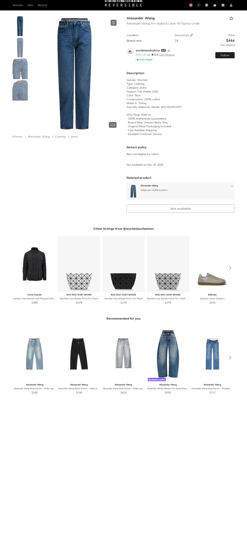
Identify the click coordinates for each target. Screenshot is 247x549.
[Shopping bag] (214, 5)
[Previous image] (32, 73)
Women (17, 5)
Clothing (60, 136)
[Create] (198, 5)
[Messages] (223, 5)
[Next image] (116, 73)
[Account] (231, 5)
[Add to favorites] (231, 18)
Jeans (74, 136)
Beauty (42, 5)
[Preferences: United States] (190, 5)
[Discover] (206, 5)
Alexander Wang (141, 18)
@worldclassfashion (138, 229)
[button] (74, 74)
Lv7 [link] (163, 50)
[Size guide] (191, 35)
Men (30, 5)
